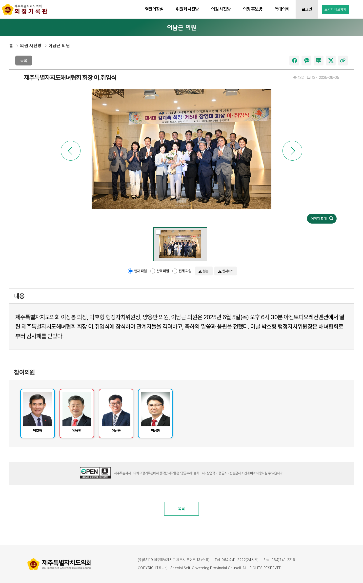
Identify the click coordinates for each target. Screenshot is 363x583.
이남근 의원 (59, 45)
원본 (205, 271)
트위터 (331, 60)
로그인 (307, 9)
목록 (23, 60)
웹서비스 (227, 271)
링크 (343, 60)
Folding (345, 294)
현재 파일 (140, 271)
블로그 (318, 60)
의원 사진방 (30, 45)
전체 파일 (185, 271)
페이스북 (294, 60)
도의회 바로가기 (335, 9)
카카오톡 (306, 60)
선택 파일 (162, 271)
